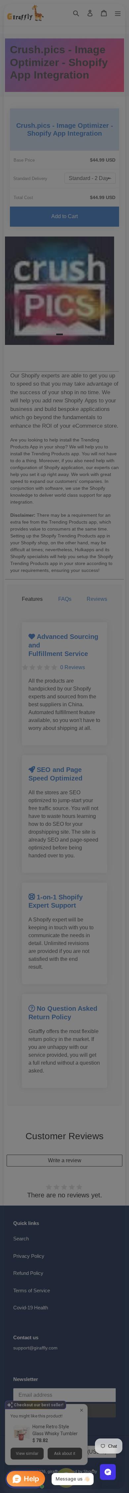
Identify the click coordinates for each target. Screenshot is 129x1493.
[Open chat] (108, 1472)
